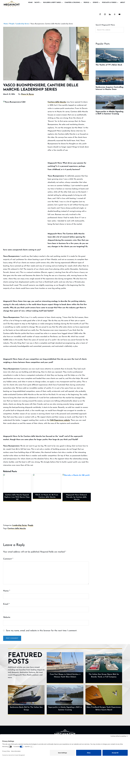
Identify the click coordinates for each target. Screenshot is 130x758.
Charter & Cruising (72, 2)
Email (6, 604)
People (86, 2)
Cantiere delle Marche (57, 102)
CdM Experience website (60, 420)
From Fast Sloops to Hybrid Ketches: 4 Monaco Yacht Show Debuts (65, 676)
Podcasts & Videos (109, 2)
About (122, 2)
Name (6, 591)
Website (6, 617)
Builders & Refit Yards (52, 2)
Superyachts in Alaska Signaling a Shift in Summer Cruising (65, 708)
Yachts (36, 2)
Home (30, 2)
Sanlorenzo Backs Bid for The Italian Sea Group (26, 708)
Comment (8, 559)
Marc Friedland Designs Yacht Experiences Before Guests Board (104, 708)
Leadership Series (19, 525)
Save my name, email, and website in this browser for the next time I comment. (41, 631)
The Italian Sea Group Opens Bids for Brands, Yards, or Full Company (104, 676)
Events (95, 2)
